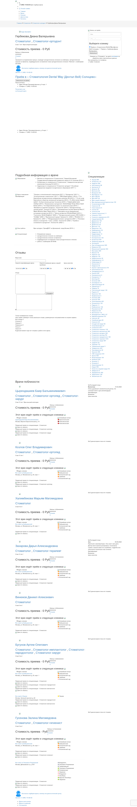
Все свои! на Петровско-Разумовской (26, 762)
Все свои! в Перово (21, 696)
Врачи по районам (24, 803)
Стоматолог (23, 41)
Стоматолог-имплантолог (50, 649)
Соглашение (23, 805)
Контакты (23, 19)
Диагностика (24, 17)
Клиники (23, 15)
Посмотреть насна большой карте (20, 90)
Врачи (22, 13)
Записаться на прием (22, 80)
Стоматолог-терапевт (47, 551)
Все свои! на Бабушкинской (23, 473)
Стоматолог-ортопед (47, 396)
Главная (23, 11)
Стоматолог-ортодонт (47, 41)
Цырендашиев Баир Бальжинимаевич (26, 419)
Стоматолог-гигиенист (47, 723)
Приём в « (55, 77)
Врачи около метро (25, 801)
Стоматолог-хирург (48, 653)
